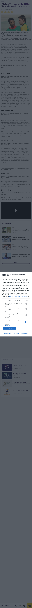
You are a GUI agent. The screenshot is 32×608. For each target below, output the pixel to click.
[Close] (29, 274)
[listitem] (16, 301)
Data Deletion (7, 333)
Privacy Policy (24, 333)
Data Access (16, 333)
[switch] (26, 304)
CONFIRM (9, 328)
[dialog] (16, 304)
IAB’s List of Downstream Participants (18, 296)
